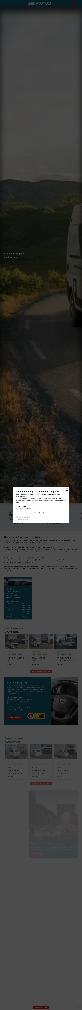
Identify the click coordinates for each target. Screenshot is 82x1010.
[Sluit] (67, 490)
